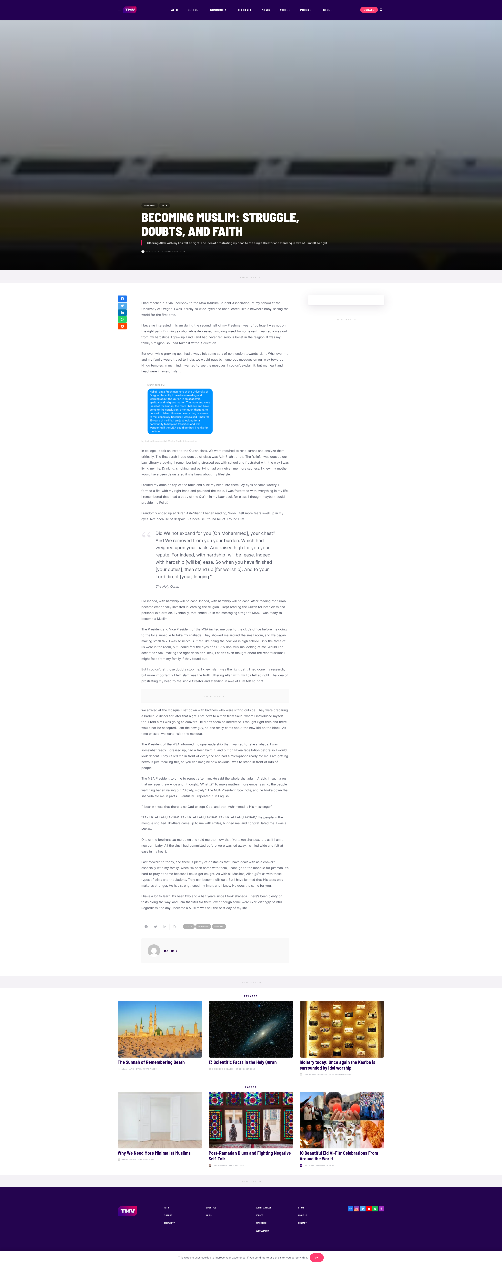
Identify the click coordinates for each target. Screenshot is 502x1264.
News (209, 1215)
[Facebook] (350, 1209)
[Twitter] (363, 1209)
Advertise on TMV (251, 277)
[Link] (130, 9)
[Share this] (122, 299)
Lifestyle (211, 1207)
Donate (259, 1215)
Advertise (261, 1223)
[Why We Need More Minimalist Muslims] (160, 1130)
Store (301, 1207)
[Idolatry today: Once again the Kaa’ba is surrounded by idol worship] (342, 1039)
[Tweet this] (122, 306)
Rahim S (151, 251)
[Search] (381, 9)
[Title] (375, 1209)
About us (302, 1215)
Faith (166, 1207)
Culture (168, 1215)
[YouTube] (369, 1209)
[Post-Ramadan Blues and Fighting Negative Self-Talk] (251, 1130)
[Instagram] (356, 1209)
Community (169, 1223)
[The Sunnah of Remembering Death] (160, 1039)
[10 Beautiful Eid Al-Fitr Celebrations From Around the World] (342, 1130)
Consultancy (262, 1230)
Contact (302, 1223)
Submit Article (263, 1207)
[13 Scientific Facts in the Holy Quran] (251, 1039)
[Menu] (119, 10)
